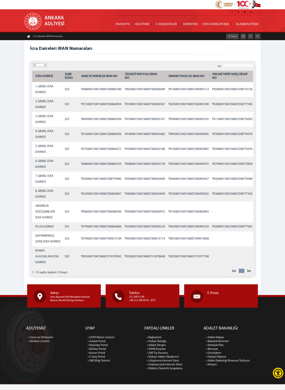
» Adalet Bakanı (215, 337)
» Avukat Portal (96, 341)
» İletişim (211, 364)
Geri (234, 271)
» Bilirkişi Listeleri (39, 341)
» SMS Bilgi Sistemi (99, 360)
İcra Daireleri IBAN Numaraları (48, 36)
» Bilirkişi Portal (97, 349)
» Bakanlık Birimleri (217, 341)
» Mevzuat (212, 349)
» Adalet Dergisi (156, 345)
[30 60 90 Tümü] (39, 65)
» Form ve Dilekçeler (40, 337)
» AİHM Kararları (156, 349)
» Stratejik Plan (215, 345)
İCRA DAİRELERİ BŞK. (216, 24)
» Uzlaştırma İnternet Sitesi (163, 360)
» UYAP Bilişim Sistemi (101, 337)
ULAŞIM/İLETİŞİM (247, 24)
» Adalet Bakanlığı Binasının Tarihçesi (228, 360)
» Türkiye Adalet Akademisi (163, 356)
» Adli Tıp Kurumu (157, 353)
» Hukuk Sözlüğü (156, 341)
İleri (249, 271)
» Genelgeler (213, 353)
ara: (219, 66)
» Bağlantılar (154, 337)
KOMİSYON (190, 24)
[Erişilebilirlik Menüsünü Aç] (278, 373)
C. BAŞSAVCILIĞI (166, 24)
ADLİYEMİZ (142, 24)
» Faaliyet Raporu (216, 356)
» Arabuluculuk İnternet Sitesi (164, 364)
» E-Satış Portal (96, 356)
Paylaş (233, 36)
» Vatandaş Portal (98, 345)
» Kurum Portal (96, 353)
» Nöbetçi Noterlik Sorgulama (164, 368)
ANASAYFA (123, 24)
